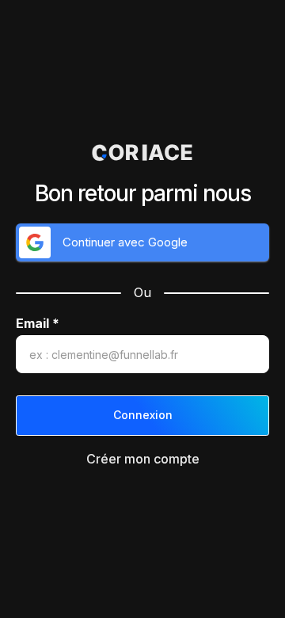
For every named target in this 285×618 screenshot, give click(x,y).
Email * (37, 323)
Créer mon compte (143, 459)
